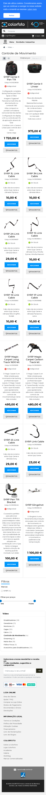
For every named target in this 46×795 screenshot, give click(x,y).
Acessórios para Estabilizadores (18, 648)
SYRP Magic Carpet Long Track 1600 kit (11, 359)
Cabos (8, 632)
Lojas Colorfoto (10, 747)
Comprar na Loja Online (13, 702)
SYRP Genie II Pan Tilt (11, 78)
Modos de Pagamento (12, 705)
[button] (9, 58)
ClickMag (7, 756)
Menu (11, 42)
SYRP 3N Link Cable (34, 175)
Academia (8, 750)
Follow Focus (10, 645)
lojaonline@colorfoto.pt (24, 769)
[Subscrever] (39, 670)
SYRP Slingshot (34, 505)
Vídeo (10, 47)
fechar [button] (11, 15)
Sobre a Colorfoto (11, 745)
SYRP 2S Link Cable (11, 441)
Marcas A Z (36, 58)
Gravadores (10, 623)
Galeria (6, 753)
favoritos (12, 150)
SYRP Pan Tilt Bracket (11, 501)
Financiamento (9, 729)
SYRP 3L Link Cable (11, 175)
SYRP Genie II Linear (34, 85)
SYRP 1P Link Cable (34, 296)
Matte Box (9, 641)
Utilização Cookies (11, 726)
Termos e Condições (12, 721)
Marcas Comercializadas (13, 759)
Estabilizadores (11, 620)
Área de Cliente (10, 696)
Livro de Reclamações (12, 732)
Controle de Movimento (16, 635)
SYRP (7, 591)
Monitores (9, 626)
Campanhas (30, 42)
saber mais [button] (32, 9)
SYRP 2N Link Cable (11, 235)
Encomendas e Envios (12, 708)
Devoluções (8, 710)
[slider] (34, 601)
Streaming (9, 638)
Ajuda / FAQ (8, 699)
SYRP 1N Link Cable (11, 296)
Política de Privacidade (13, 723)
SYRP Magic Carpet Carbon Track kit (34, 359)
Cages (8, 629)
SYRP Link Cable (34, 441)
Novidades (20, 42)
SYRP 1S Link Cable (34, 234)
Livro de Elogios (10, 735)
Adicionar (11, 144)
